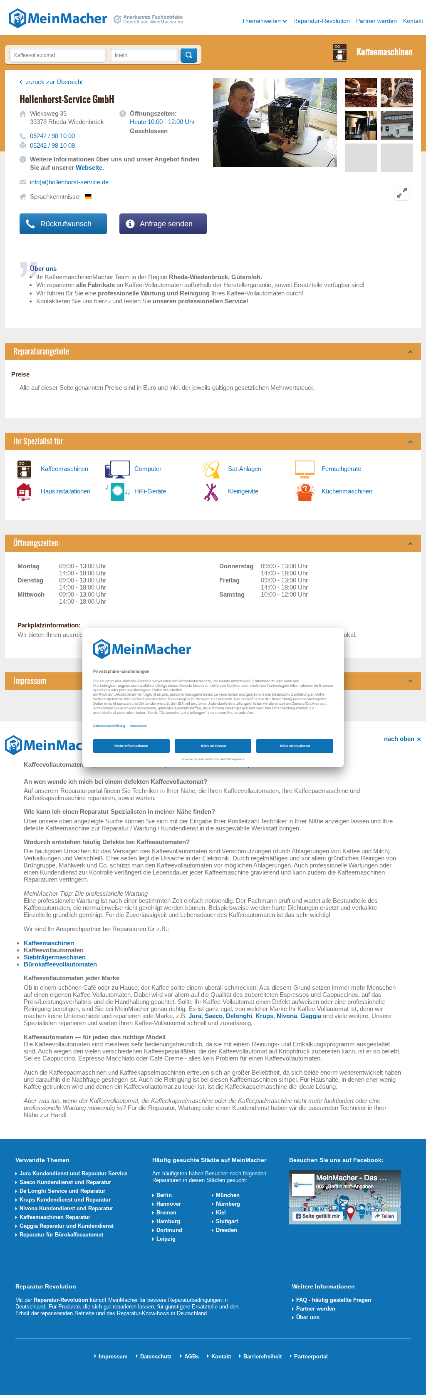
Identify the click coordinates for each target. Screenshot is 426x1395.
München (228, 1195)
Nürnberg (228, 1204)
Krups (264, 1015)
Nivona (287, 1015)
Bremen (166, 1212)
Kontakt (413, 20)
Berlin (164, 1195)
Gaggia (310, 1015)
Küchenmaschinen (347, 491)
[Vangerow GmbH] (58, 18)
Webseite (89, 167)
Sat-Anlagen (244, 468)
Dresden (226, 1230)
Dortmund (169, 1230)
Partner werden (376, 20)
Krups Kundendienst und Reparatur (65, 1200)
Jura (194, 1015)
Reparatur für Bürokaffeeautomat (61, 1234)
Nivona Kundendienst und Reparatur (66, 1208)
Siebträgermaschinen (55, 957)
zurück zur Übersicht (54, 81)
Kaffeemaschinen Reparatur (55, 1217)
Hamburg (168, 1221)
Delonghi (239, 1015)
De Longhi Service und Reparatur (62, 1191)
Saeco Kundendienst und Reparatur (65, 1182)
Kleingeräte (243, 491)
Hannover (168, 1204)
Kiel (221, 1212)
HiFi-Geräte (150, 491)
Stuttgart (227, 1221)
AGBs (191, 1356)
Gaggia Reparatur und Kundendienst (67, 1226)
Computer (147, 468)
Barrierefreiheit (262, 1356)
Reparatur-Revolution (321, 20)
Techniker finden (189, 55)
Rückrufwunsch (65, 224)
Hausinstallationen (65, 491)
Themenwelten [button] (261, 20)
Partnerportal (311, 1356)
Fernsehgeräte (341, 468)
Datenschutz (156, 1356)
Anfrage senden (165, 224)
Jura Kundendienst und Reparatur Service (73, 1173)
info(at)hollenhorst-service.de (69, 182)
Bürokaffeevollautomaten (60, 964)
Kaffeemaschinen (64, 468)
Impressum (113, 1356)
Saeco (214, 1015)
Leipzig (166, 1239)
